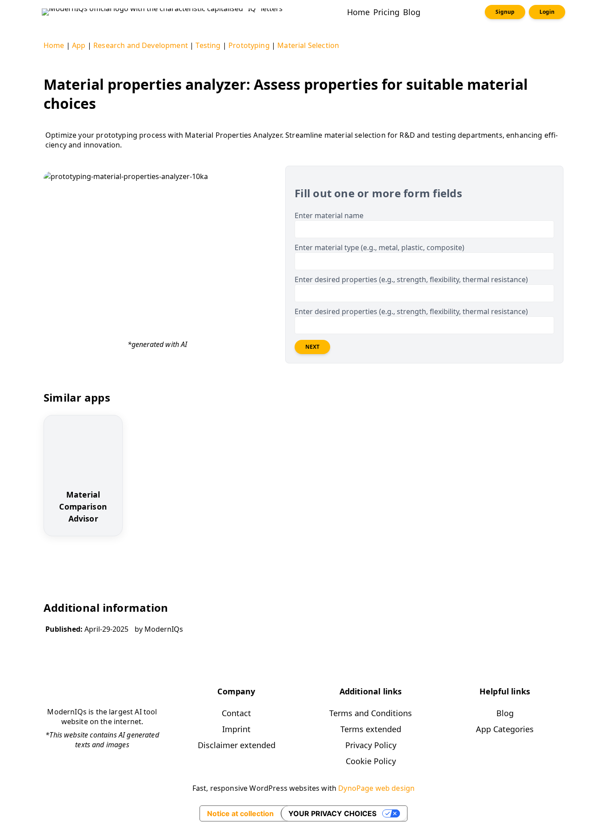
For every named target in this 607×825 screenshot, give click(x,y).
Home (54, 45)
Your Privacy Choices (332, 813)
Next (312, 347)
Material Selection (308, 45)
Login (547, 12)
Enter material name (329, 215)
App (78, 45)
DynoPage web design (376, 788)
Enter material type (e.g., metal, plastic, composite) (379, 247)
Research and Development (140, 45)
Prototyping (249, 45)
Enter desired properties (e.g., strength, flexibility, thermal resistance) (411, 279)
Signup (505, 12)
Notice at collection (240, 813)
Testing (208, 45)
